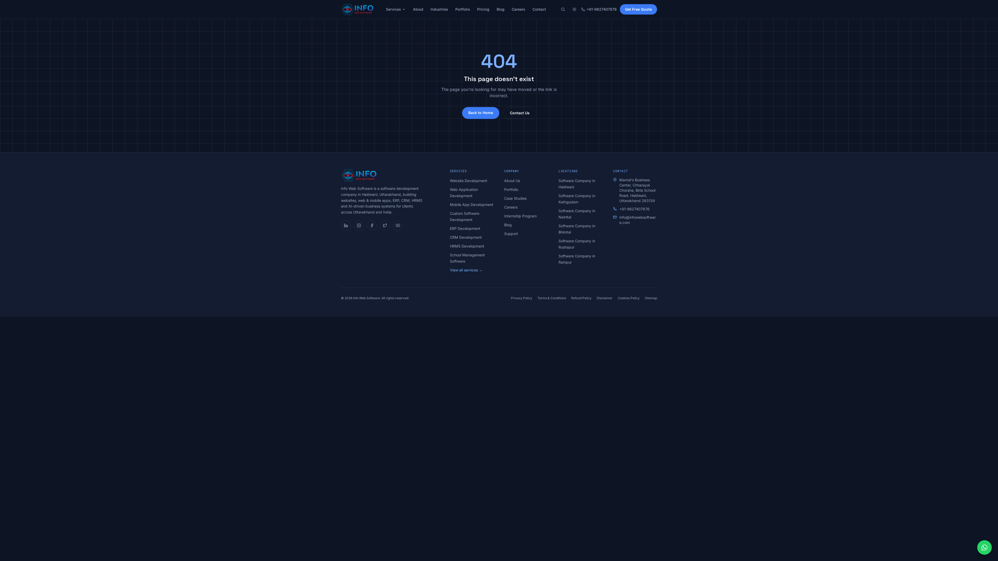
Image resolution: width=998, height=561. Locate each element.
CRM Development (466, 237)
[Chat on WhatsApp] (984, 547)
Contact (539, 9)
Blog (500, 9)
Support (511, 233)
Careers (518, 9)
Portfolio (462, 9)
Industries (439, 9)
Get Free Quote (638, 9)
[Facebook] (372, 225)
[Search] (563, 9)
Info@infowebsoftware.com (637, 220)
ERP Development (465, 228)
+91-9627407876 (602, 9)
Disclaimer (605, 298)
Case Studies (515, 198)
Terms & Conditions (551, 298)
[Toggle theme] (574, 9)
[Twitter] (385, 225)
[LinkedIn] (346, 225)
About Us (512, 180)
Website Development (468, 180)
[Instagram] (359, 225)
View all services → (466, 270)
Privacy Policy (521, 298)
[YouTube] (398, 225)
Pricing (483, 9)
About (418, 9)
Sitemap (651, 298)
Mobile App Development (471, 204)
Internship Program (520, 216)
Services (393, 9)
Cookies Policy (629, 298)
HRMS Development (467, 246)
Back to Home (480, 112)
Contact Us (520, 113)
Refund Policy (581, 298)
